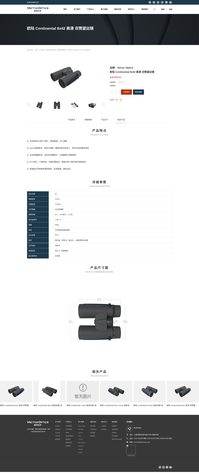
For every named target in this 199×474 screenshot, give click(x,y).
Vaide (79, 436)
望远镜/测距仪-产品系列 (65, 50)
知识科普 (103, 429)
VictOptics (81, 429)
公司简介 (57, 426)
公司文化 (57, 432)
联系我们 (114, 426)
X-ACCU (80, 439)
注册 (170, 9)
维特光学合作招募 (117, 439)
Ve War (80, 452)
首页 (36, 50)
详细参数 (88, 120)
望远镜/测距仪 (51, 50)
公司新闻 (103, 426)
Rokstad (80, 449)
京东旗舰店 (115, 436)
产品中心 (42, 50)
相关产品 (121, 120)
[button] (103, 104)
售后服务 (92, 432)
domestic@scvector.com (142, 442)
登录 (162, 9)
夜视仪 (67, 432)
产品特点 (71, 120)
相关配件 (68, 446)
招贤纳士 (114, 432)
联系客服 (138, 92)
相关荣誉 (57, 439)
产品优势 (57, 436)
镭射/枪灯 (68, 439)
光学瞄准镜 (69, 426)
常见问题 (92, 426)
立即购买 (126, 92)
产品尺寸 (104, 120)
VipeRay (80, 432)
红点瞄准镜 (69, 429)
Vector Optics (82, 426)
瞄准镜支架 (69, 442)
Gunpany (80, 446)
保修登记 (92, 436)
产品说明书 (93, 429)
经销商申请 (115, 429)
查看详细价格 (115, 77)
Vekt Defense (82, 442)
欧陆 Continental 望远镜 (82, 50)
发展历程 (57, 429)
